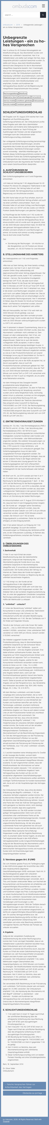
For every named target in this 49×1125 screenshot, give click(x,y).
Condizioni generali (23, 104)
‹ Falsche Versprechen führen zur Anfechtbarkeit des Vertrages (20, 1085)
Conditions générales (24, 101)
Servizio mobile (9, 104)
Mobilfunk (23, 93)
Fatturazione (38, 101)
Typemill (6, 1121)
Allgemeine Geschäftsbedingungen (17, 97)
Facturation (36, 97)
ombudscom (8, 25)
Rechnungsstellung (11, 93)
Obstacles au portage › (33, 1093)
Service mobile (9, 101)
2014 (18, 25)
